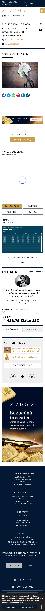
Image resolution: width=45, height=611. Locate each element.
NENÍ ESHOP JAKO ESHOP (22, 540)
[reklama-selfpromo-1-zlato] (22, 120)
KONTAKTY (22, 512)
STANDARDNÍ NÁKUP (22, 537)
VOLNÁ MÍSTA (22, 520)
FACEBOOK (22, 516)
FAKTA (22, 482)
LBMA (7, 221)
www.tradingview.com (9, 154)
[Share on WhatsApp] (13, 95)
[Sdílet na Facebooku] (4, 95)
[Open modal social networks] (28, 95)
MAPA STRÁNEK (22, 525)
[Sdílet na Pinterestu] (18, 95)
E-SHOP (22, 534)
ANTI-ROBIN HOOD (22, 479)
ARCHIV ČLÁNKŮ (22, 477)
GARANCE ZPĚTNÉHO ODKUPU (22, 544)
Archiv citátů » (36, 272)
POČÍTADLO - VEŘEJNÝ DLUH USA (22, 260)
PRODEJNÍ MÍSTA (22, 523)
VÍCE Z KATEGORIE (22, 365)
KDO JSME (22, 499)
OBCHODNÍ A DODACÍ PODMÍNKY (22, 542)
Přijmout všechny (10, 607)
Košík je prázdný (22, 139)
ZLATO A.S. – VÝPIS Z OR (22, 496)
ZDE (21, 602)
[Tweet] (9, 95)
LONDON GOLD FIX (22, 484)
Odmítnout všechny (28, 607)
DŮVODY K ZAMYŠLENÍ (23, 503)
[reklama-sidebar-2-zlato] (22, 424)
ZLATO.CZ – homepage (22, 473)
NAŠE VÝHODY (22, 501)
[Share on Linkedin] (23, 95)
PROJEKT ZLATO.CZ (22, 493)
